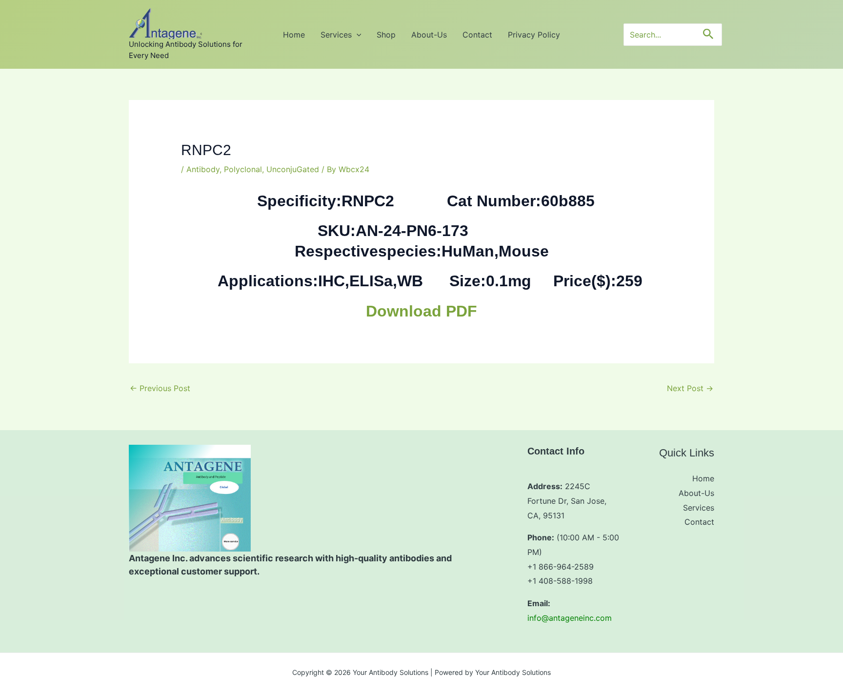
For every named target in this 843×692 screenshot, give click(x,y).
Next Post (690, 388)
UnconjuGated (292, 169)
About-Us (429, 35)
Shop (386, 35)
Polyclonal (243, 169)
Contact (477, 35)
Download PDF (421, 311)
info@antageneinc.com (569, 618)
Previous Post (160, 388)
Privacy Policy (534, 35)
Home (294, 35)
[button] (356, 34)
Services (336, 35)
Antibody (203, 169)
